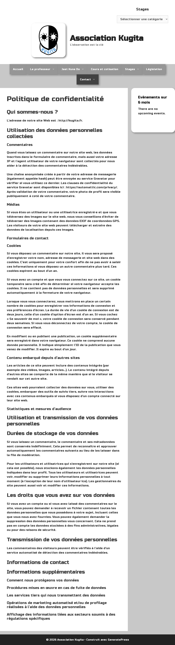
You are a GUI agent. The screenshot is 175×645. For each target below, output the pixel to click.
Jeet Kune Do (71, 69)
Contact (85, 79)
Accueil (18, 69)
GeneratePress (118, 639)
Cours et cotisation (104, 69)
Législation (154, 69)
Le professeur (40, 69)
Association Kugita (107, 38)
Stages (130, 69)
